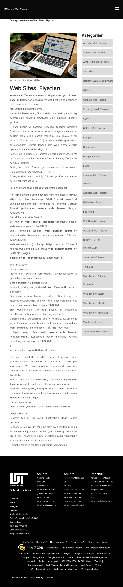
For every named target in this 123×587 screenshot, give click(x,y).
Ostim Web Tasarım (93, 202)
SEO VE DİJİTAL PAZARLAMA (92, 244)
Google (87, 137)
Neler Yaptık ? (77, 542)
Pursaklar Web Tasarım (95, 230)
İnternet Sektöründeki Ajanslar (94, 179)
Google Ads (89, 147)
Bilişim (86, 90)
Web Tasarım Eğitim (93, 293)
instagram (14, 506)
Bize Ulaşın (101, 542)
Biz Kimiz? (41, 542)
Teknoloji (88, 267)
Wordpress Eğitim (92, 322)
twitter (12, 502)
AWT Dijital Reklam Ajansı (96, 62)
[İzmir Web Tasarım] (19, 480)
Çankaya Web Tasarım (94, 99)
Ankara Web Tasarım (94, 52)
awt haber (88, 71)
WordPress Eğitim (89, 569)
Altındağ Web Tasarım (94, 43)
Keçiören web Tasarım (95, 192)
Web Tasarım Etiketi (94, 303)
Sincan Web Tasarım (94, 257)
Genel (26, 20)
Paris (41, 561)
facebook (14, 498)
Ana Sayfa (27, 542)
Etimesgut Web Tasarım (96, 109)
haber (86, 166)
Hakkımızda (52, 547)
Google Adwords (92, 156)
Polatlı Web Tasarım (94, 221)
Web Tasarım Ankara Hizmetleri (94, 280)
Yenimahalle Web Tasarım (96, 331)
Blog (90, 542)
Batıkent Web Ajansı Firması (98, 81)
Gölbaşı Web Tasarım (94, 128)
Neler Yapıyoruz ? (58, 542)
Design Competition (84, 553)
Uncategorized (35, 565)
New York (30, 561)
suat (19, 80)
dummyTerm (103, 553)
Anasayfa (15, 20)
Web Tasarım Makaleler (95, 312)
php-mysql (88, 211)
